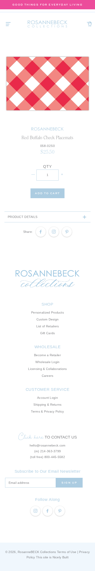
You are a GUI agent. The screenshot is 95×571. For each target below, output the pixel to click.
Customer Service (48, 389)
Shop (47, 304)
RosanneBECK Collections (37, 552)
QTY (47, 166)
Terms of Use (66, 552)
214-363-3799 (50, 451)
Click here (31, 436)
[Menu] (8, 24)
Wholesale (47, 347)
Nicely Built (60, 557)
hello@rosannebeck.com (48, 445)
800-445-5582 (54, 457)
